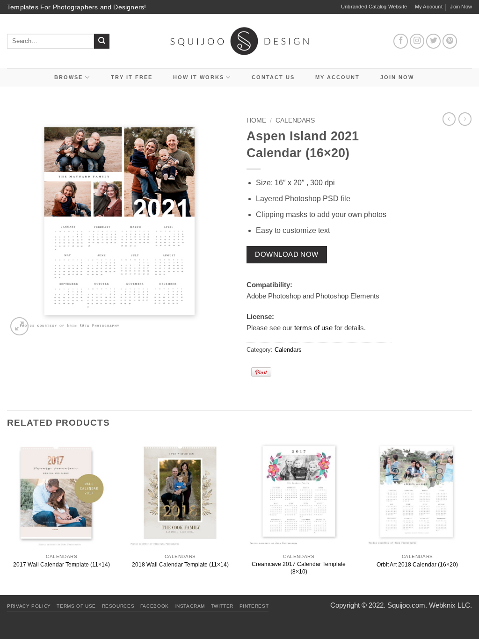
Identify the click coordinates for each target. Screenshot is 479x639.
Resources (118, 606)
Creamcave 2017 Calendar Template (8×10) (299, 568)
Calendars (295, 120)
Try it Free (131, 77)
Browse (68, 77)
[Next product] (449, 118)
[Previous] (7, 516)
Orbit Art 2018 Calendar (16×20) (417, 564)
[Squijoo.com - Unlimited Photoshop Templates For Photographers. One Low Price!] (239, 41)
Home (256, 120)
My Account (429, 6)
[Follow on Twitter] (433, 41)
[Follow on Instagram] (417, 41)
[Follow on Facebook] (400, 41)
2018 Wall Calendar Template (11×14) (180, 564)
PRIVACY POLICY (29, 606)
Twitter (222, 606)
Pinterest (254, 606)
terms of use (313, 328)
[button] (19, 326)
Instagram (189, 606)
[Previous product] (465, 118)
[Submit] (101, 41)
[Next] (471, 516)
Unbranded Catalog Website (374, 6)
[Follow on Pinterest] (450, 41)
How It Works (198, 77)
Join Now (461, 6)
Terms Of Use (76, 606)
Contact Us (273, 77)
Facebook (154, 606)
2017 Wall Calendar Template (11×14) (61, 564)
